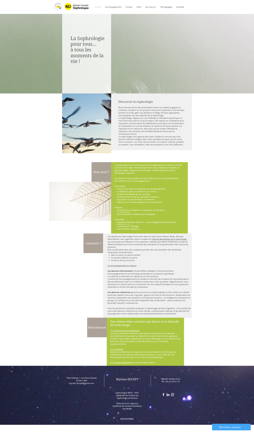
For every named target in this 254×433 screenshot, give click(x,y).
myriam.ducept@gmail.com (81, 383)
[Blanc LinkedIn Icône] (168, 395)
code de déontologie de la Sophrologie (169, 239)
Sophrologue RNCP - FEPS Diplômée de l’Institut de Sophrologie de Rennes (127, 395)
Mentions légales (127, 418)
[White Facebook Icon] (163, 395)
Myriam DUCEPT (127, 379)
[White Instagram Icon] (172, 395)
